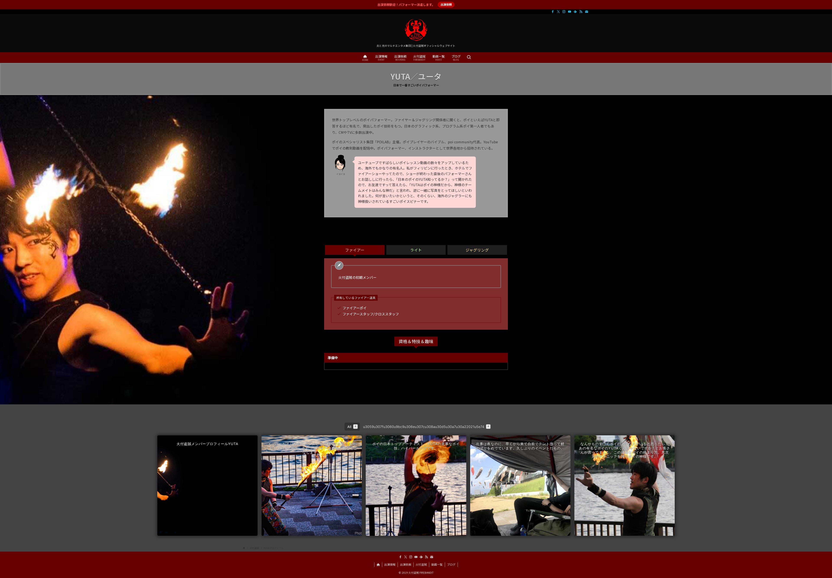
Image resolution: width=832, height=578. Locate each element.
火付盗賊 (421, 564)
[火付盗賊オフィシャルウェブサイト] (416, 30)
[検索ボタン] (469, 57)
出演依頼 (446, 4)
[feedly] (575, 11)
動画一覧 (437, 564)
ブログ (451, 564)
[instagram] (564, 11)
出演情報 (389, 564)
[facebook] (553, 11)
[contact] (586, 11)
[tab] (355, 250)
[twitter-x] (558, 11)
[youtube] (569, 11)
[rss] (581, 11)
